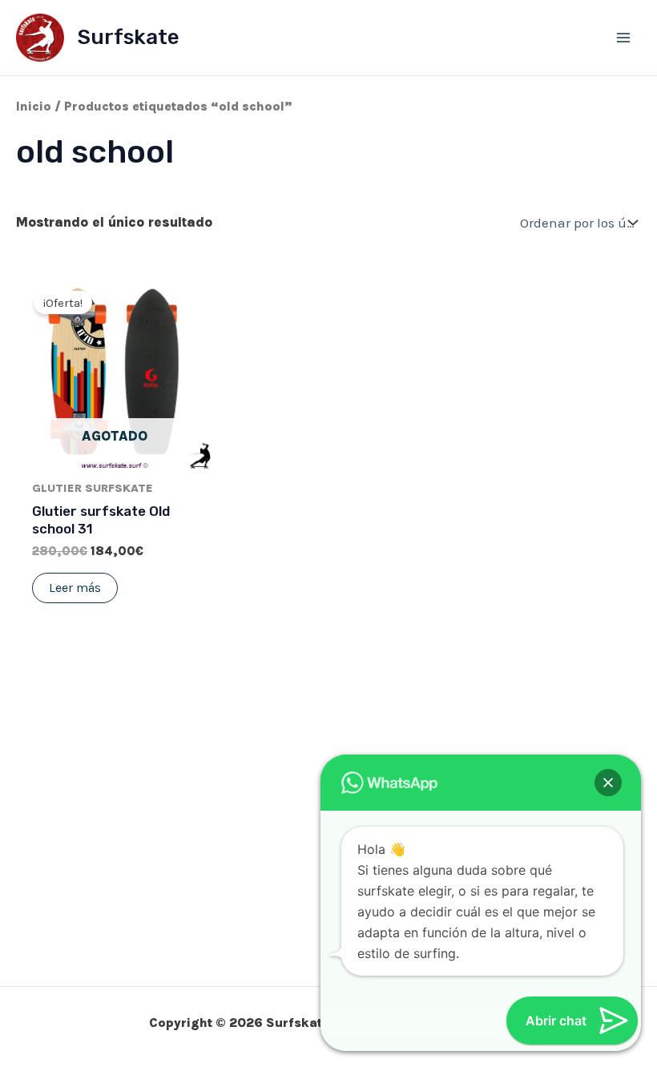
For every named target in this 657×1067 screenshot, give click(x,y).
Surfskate (128, 37)
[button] (608, 782)
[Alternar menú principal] (623, 37)
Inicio (33, 106)
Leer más (75, 587)
